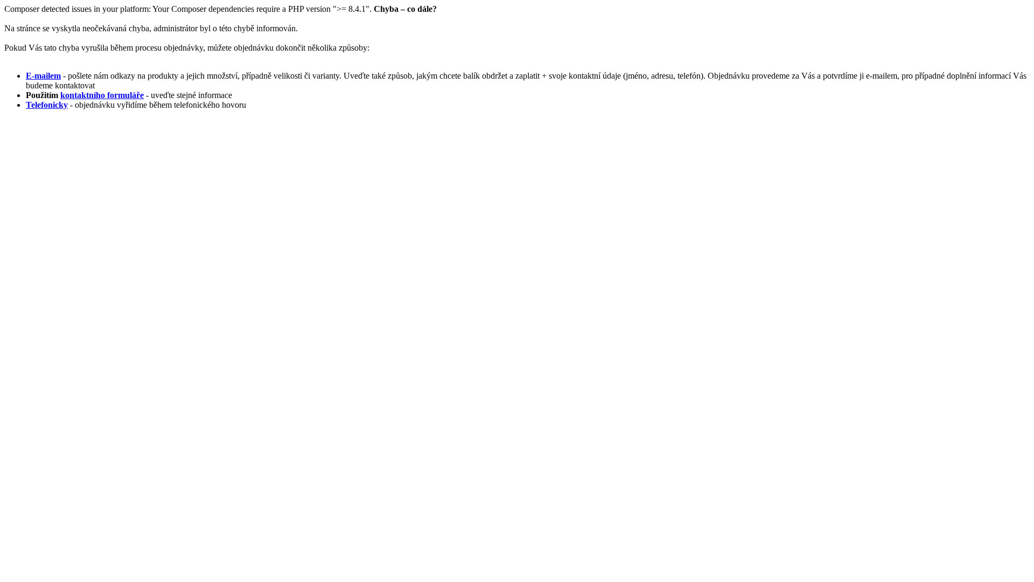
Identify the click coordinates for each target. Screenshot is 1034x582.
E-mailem (43, 75)
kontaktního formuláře (102, 95)
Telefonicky (47, 104)
